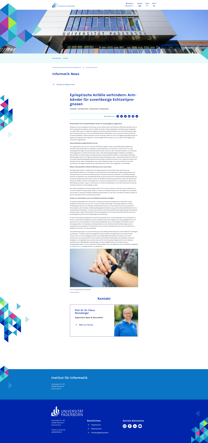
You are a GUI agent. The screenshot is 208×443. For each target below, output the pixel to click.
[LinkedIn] (135, 426)
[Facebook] (130, 426)
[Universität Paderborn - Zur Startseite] (54, 4)
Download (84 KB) (74, 292)
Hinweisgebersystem (99, 433)
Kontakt (65, 58)
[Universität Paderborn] (104, 411)
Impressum (96, 425)
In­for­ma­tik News (56, 58)
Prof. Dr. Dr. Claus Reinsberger (85, 311)
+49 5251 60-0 (56, 432)
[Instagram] (125, 426)
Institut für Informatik (66, 6)
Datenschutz (96, 429)
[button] (130, 4)
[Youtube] (140, 426)
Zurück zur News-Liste (66, 84)
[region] (103, 58)
